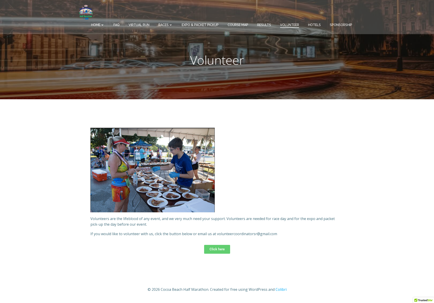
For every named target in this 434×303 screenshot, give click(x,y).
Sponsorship (341, 25)
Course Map (238, 25)
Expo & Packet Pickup (200, 25)
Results (264, 25)
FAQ (116, 25)
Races (163, 25)
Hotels (314, 25)
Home (95, 25)
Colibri (281, 289)
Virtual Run (139, 25)
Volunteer (289, 25)
